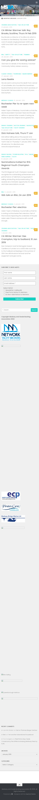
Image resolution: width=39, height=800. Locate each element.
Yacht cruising (19, 128)
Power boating (18, 154)
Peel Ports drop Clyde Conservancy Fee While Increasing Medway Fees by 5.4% (19, 741)
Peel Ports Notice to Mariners (16, 292)
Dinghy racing (6, 154)
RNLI (2, 55)
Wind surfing (5, 157)
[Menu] (36, 2)
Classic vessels (6, 74)
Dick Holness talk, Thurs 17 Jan (17, 133)
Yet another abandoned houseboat (21, 735)
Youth (14, 157)
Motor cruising (19, 125)
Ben (4, 735)
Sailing (31, 154)
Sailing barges (27, 74)
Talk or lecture (23, 25)
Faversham (17, 74)
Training (27, 55)
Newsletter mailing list (13, 290)
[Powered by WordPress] (12, 794)
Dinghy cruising (6, 125)
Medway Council (7, 100)
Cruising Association (8, 25)
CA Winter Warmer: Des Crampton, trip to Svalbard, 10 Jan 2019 (19, 239)
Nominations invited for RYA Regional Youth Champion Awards (15, 165)
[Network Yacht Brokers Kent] (10, 340)
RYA (26, 154)
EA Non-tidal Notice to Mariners (17, 295)
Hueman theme (30, 794)
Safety (7, 55)
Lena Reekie (7, 79)
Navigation (30, 125)
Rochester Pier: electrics (13, 207)
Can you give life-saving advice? (18, 60)
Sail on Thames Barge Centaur (26, 730)
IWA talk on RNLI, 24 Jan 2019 (16, 195)
